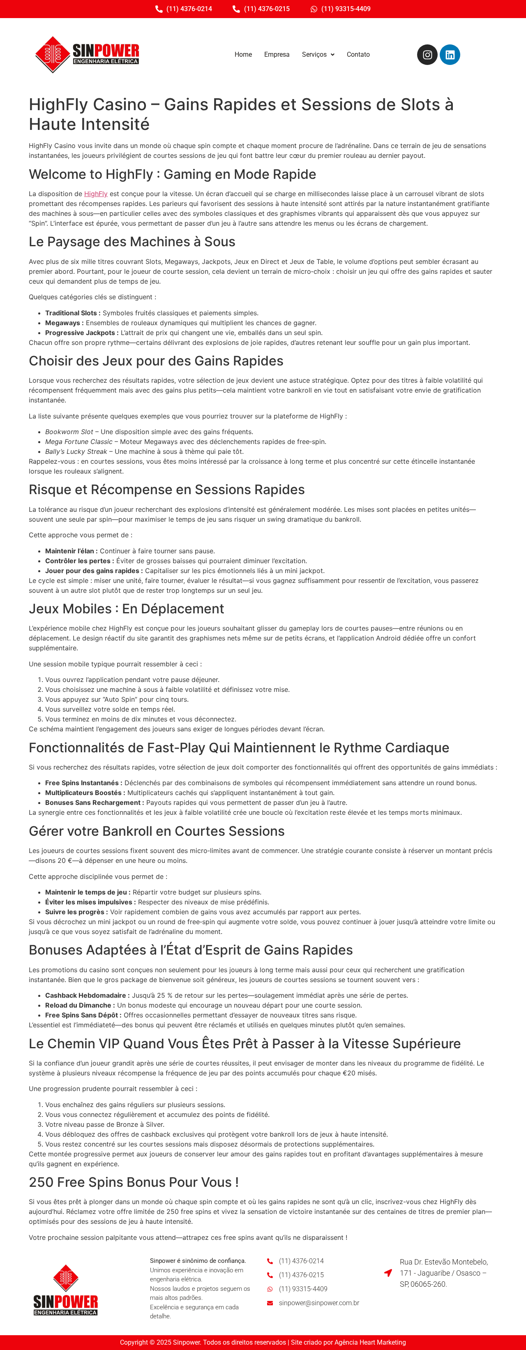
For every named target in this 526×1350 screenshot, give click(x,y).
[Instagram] (427, 54)
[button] (318, 54)
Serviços (314, 54)
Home (243, 54)
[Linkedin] (450, 54)
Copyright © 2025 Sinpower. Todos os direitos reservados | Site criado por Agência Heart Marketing (263, 1342)
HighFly (96, 194)
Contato (358, 54)
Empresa (277, 54)
